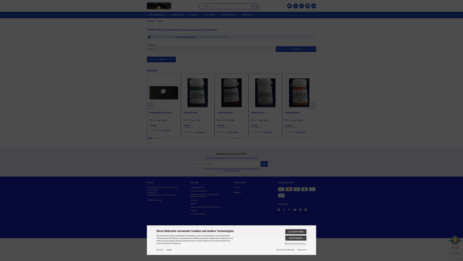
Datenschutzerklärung (285, 250)
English (169, 250)
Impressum (302, 250)
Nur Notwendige (296, 238)
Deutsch (160, 250)
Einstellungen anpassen (296, 243)
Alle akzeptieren (295, 232)
